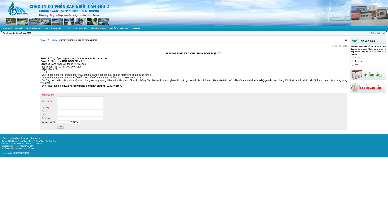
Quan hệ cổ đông (81, 28)
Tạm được (359, 61)
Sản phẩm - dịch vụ (53, 28)
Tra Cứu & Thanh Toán (118, 28)
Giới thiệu (19, 28)
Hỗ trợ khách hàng (34, 28)
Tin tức (67, 28)
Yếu (356, 64)
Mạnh (357, 58)
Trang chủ (7, 28)
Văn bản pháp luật (98, 28)
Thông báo (135, 28)
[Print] (346, 40)
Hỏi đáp (54, 40)
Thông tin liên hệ (378, 33)
